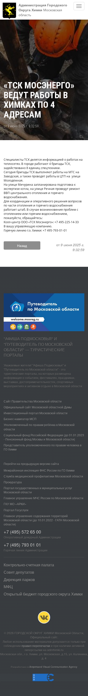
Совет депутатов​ (19, 572)
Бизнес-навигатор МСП (20, 419)
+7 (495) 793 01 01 (22, 544)
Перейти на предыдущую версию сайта (31, 464)
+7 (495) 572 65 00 (22, 531)
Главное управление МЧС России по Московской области (43, 498)
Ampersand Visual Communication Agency (53, 667)
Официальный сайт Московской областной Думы (38, 407)
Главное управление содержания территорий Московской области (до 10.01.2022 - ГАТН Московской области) (41, 520)
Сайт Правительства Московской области (33, 401)
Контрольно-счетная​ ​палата (29, 565)
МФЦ (8, 586)
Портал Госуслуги (16, 510)
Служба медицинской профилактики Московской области (43, 476)
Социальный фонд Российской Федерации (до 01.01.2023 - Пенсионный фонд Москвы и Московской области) (44, 437)
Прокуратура (13, 482)
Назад (22, 245)
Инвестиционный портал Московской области (35, 413)
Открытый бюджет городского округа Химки (43, 594)
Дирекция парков (19, 579)
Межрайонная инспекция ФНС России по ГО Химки (39, 470)
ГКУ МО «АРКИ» (15, 504)
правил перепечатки (36, 646)
